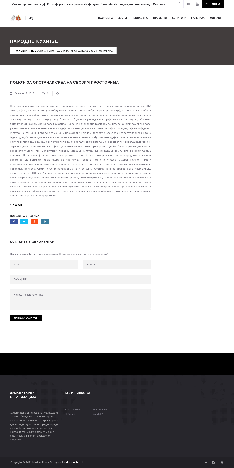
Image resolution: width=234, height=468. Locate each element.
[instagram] (188, 4)
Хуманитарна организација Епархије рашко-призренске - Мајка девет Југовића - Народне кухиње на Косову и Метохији (88, 4)
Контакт (216, 17)
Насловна (105, 17)
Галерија (198, 17)
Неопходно (140, 17)
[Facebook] (178, 4)
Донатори (179, 17)
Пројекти (160, 17)
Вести (122, 17)
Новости (37, 51)
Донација (213, 3)
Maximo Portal (74, 462)
